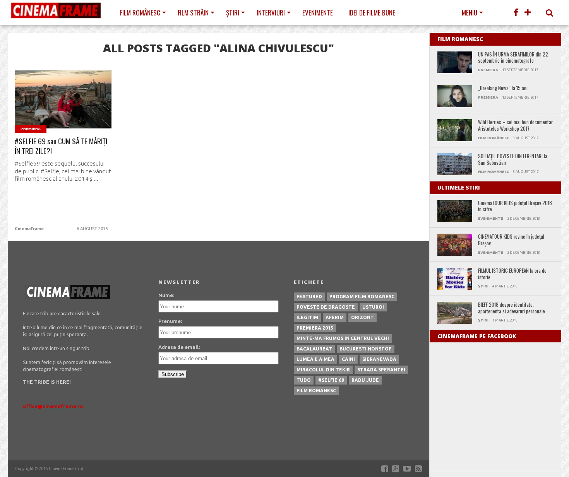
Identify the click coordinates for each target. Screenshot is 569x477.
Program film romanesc (361, 296)
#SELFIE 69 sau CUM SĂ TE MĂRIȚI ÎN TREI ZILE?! (61, 146)
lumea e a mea (315, 359)
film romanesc (316, 390)
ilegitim (307, 317)
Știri (232, 12)
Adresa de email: (179, 347)
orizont (362, 317)
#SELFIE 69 (331, 380)
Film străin (193, 12)
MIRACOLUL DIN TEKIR (323, 369)
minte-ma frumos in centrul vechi (342, 338)
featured (309, 296)
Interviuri (271, 12)
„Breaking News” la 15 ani (503, 88)
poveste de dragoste (325, 306)
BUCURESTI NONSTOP (365, 348)
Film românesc (140, 12)
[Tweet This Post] (63, 109)
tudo (303, 380)
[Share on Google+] (80, 109)
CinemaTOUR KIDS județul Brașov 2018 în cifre (515, 206)
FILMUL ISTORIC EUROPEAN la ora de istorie (512, 274)
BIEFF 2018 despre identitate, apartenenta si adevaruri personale (511, 308)
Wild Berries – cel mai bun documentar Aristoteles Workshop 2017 (515, 125)
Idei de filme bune (371, 12)
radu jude (365, 380)
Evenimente (317, 12)
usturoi (373, 306)
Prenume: (170, 321)
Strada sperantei (381, 369)
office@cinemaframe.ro (53, 406)
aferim (335, 317)
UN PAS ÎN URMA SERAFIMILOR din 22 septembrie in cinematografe (513, 57)
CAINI (348, 359)
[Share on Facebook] (47, 109)
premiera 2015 (314, 327)
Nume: (166, 295)
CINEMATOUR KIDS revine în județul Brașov (511, 240)
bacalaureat (314, 348)
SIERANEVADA (379, 359)
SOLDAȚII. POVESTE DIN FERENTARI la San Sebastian (512, 159)
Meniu (469, 12)
